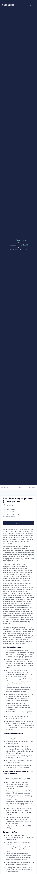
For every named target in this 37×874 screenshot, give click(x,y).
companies (5, 487)
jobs (13, 487)
